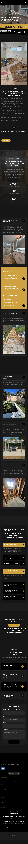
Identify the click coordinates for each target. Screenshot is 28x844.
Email (4, 716)
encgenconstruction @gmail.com (11, 674)
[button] (25, 2)
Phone (5, 722)
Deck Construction (10, 424)
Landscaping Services (7, 377)
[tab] (14, 545)
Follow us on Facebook (8, 696)
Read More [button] (5, 140)
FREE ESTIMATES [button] (13, 625)
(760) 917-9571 (7, 665)
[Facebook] (3, 768)
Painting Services (9, 284)
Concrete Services (10, 313)
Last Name (17, 709)
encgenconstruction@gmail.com (14, 816)
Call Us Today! (14, 811)
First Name (6, 709)
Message (5, 729)
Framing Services (9, 465)
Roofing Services (9, 271)
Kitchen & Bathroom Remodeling (10, 221)
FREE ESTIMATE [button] (13, 773)
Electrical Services (10, 295)
